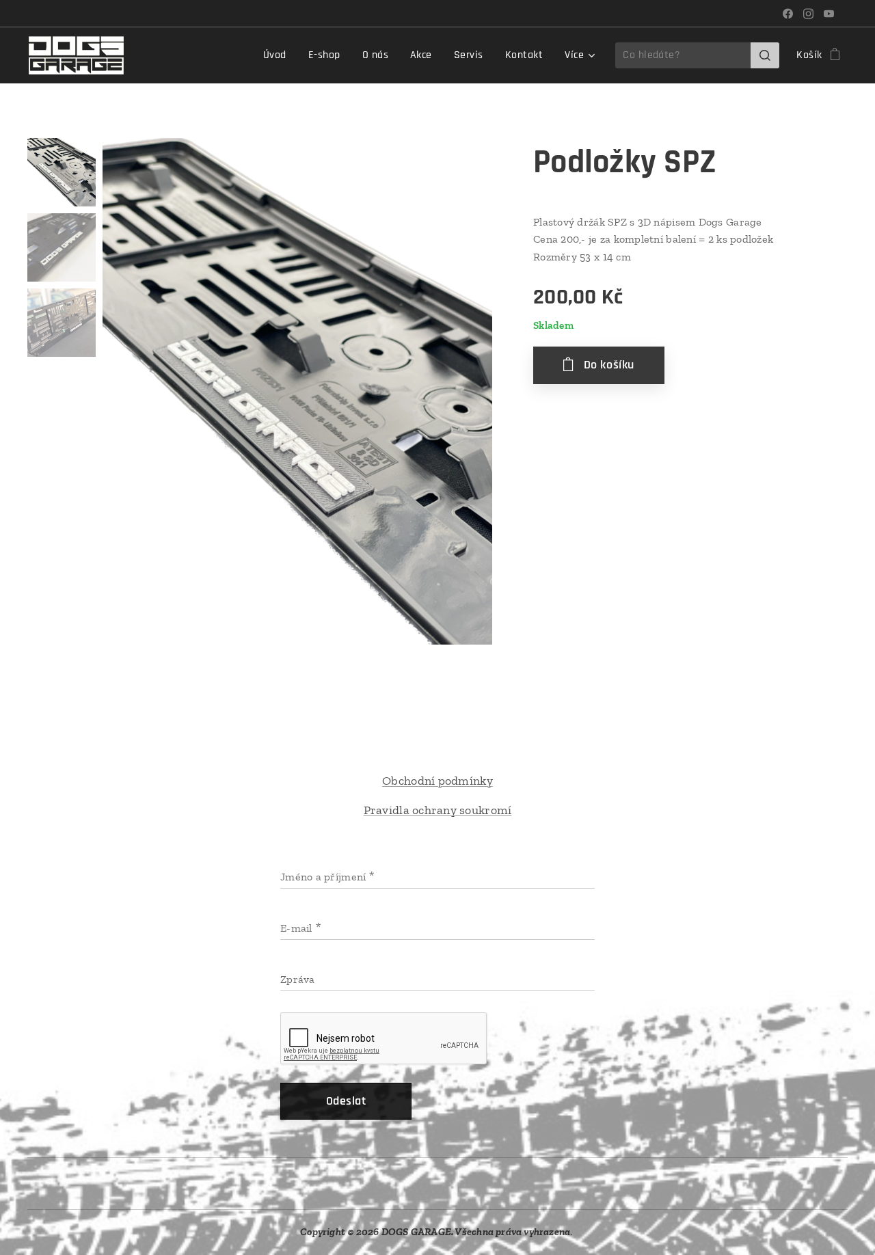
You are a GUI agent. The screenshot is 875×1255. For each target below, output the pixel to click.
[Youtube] (828, 13)
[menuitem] (278, 55)
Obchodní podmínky (437, 780)
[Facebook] (787, 13)
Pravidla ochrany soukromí (438, 810)
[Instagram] (808, 13)
